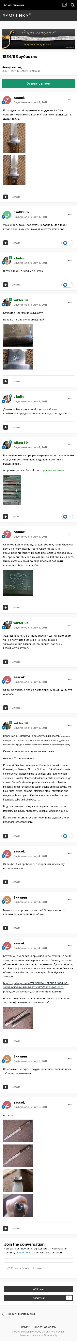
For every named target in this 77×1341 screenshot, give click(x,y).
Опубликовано (30, 102)
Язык (24, 1327)
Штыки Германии (30, 70)
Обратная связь (45, 1327)
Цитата (16, 196)
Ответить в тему (39, 83)
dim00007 (21, 212)
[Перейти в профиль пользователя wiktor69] (7, 302)
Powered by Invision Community (38, 1335)
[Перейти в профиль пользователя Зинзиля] (7, 900)
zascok (16, 67)
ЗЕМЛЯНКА (17, 15)
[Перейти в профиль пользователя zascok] (7, 100)
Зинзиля (20, 897)
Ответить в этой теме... (27, 1268)
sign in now (23, 1252)
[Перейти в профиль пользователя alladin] (7, 261)
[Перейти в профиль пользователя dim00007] (7, 215)
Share (40, 1289)
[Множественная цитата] (5, 197)
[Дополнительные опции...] (70, 100)
